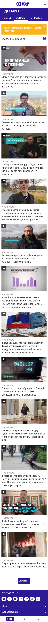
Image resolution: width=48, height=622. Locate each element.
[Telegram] (24, 619)
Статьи (8, 17)
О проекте (36, 17)
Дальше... (24, 580)
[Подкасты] (38, 599)
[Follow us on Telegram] (26, 599)
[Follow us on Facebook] (3, 599)
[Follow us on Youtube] (15, 599)
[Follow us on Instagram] (21, 599)
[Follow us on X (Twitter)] (9, 599)
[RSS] (32, 599)
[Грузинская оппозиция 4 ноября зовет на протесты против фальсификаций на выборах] (24, 103)
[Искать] (38, 619)
